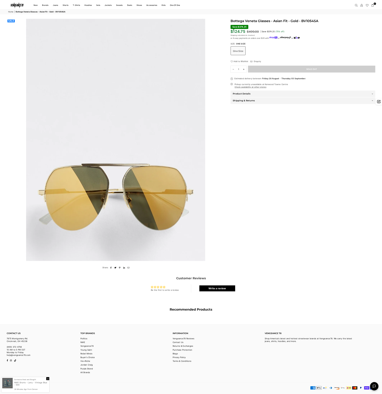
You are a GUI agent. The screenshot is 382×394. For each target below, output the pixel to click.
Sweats (119, 5)
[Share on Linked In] (124, 267)
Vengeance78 (87, 346)
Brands (45, 5)
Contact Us (178, 342)
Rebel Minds (86, 353)
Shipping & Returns (244, 100)
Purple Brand (86, 368)
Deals (129, 5)
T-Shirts (76, 5)
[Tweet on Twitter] (115, 267)
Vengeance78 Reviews (183, 338)
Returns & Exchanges (183, 346)
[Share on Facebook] (111, 267)
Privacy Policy (179, 357)
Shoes (139, 5)
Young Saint (86, 350)
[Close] (47, 378)
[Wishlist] (367, 5)
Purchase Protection (182, 350)
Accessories (151, 5)
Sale (11, 21)
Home (10, 12)
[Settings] (361, 5)
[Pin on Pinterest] (120, 267)
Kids (163, 5)
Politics (83, 338)
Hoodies (88, 5)
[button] (372, 5)
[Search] (356, 5)
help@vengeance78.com (18, 355)
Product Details (241, 93)
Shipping (234, 35)
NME (82, 342)
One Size (238, 51)
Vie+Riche (85, 361)
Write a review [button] (217, 288)
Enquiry (257, 61)
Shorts (65, 5)
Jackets (108, 5)
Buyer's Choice (87, 357)
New (36, 5)
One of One (175, 5)
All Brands (85, 372)
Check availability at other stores (250, 87)
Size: (238, 43)
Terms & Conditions (182, 361)
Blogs (175, 353)
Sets (98, 5)
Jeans (55, 5)
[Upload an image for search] (379, 101)
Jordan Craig (86, 365)
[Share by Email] (128, 267)
